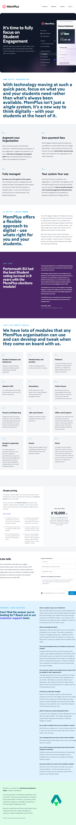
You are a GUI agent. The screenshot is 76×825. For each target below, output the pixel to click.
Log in (71, 6)
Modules (53, 6)
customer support (11, 618)
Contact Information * (47, 558)
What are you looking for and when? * (51, 576)
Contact (62, 6)
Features (45, 6)
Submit (72, 593)
